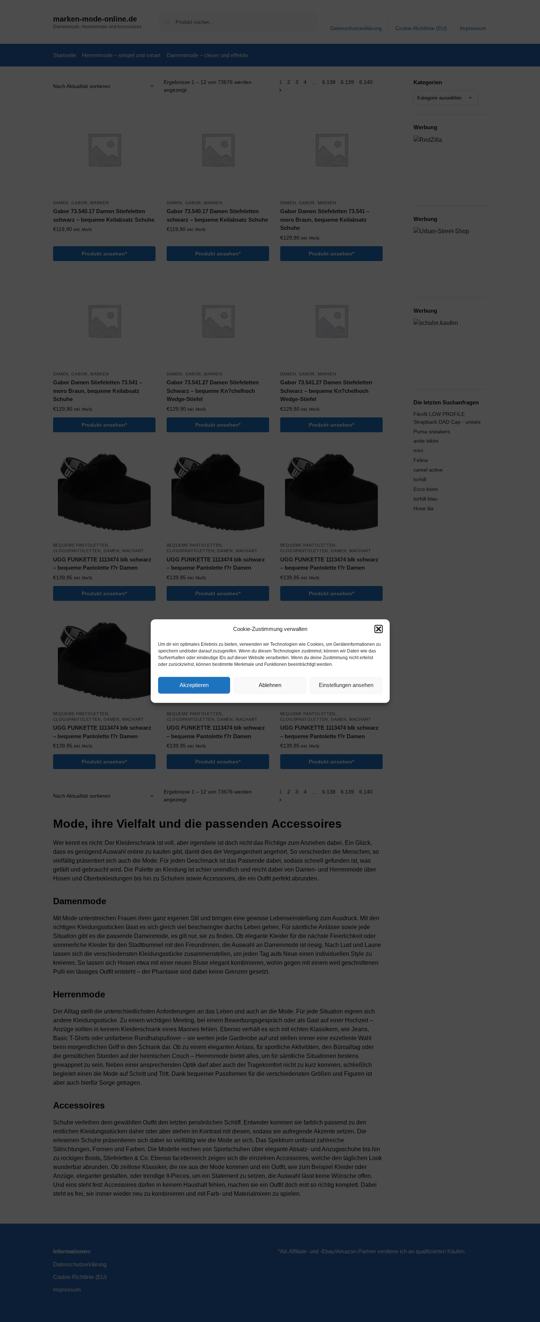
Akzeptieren (194, 685)
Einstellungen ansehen (346, 685)
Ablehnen (270, 685)
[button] (378, 629)
